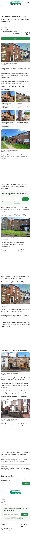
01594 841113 (8, 528)
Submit (25, 199)
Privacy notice (17, 203)
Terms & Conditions (6, 498)
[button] (3, 2)
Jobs (2, 502)
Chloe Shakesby (5, 26)
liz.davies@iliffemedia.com (10, 531)
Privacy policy (4, 501)
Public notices (4, 504)
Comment (26, 483)
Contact (3, 499)
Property (3, 13)
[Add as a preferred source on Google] (16, 34)
